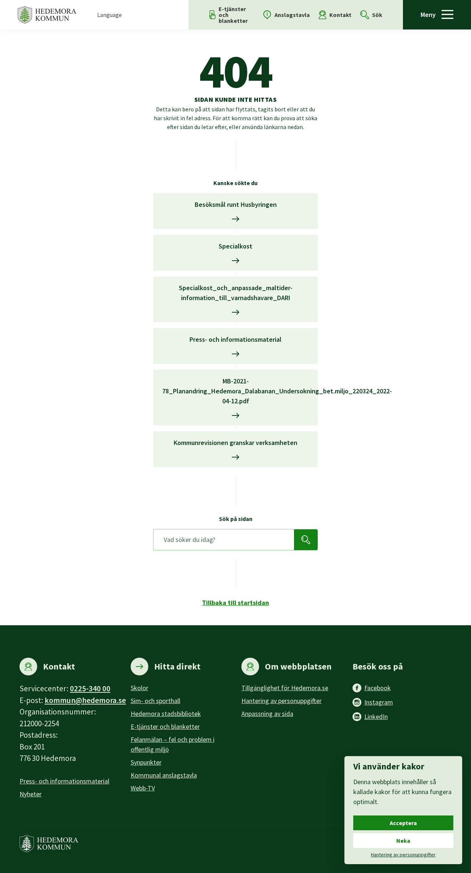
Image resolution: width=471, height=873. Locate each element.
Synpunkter (146, 762)
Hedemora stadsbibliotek (166, 713)
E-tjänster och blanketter (165, 726)
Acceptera (403, 823)
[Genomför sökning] (306, 539)
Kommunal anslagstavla (164, 775)
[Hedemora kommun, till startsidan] (47, 15)
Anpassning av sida (267, 713)
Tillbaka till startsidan (235, 602)
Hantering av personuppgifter (281, 700)
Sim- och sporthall (155, 700)
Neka (403, 840)
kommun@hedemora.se (85, 700)
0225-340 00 (90, 688)
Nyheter (31, 794)
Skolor (139, 688)
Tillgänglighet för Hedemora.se (284, 688)
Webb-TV (143, 788)
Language (109, 14)
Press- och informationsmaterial (64, 781)
